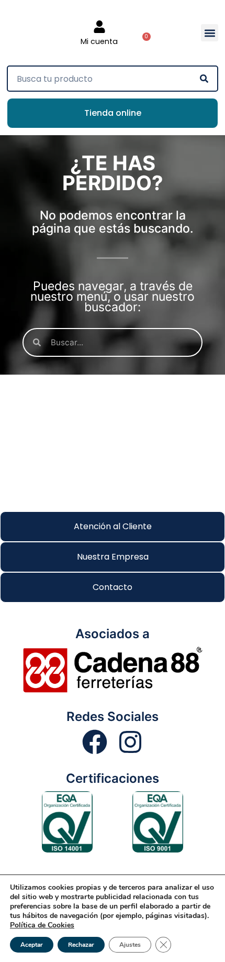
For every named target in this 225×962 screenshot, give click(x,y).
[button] (209, 32)
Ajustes (130, 945)
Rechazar (81, 945)
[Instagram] (130, 742)
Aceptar (31, 945)
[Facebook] (94, 742)
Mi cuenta (99, 41)
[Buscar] (204, 79)
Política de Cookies (42, 925)
